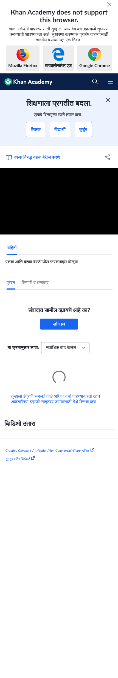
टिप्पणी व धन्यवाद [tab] (35, 283)
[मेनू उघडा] (110, 81)
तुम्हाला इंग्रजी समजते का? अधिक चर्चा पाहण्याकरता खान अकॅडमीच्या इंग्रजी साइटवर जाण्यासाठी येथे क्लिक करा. (55, 391)
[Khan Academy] (26, 82)
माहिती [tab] (12, 248)
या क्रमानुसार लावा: (23, 347)
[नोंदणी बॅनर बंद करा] (108, 100)
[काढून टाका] (109, 4)
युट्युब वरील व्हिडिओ (17, 451)
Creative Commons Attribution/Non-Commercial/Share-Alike (47, 443)
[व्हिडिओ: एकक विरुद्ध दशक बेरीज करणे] (59, 201)
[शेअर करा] (108, 157)
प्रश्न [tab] (11, 283)
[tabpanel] (59, 260)
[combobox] (65, 347)
